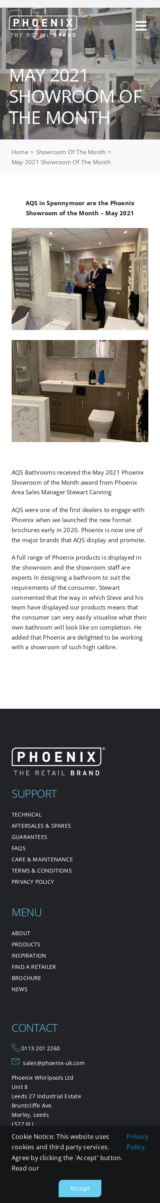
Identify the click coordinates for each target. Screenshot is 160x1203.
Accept (80, 1188)
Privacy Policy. (137, 1142)
